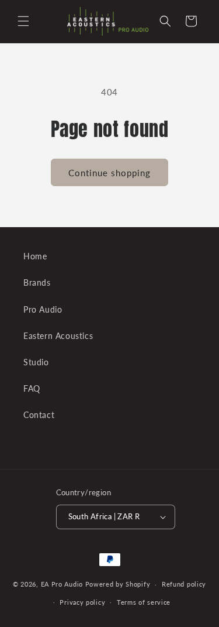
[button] (23, 21)
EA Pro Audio (63, 584)
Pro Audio (42, 309)
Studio (36, 362)
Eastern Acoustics (58, 336)
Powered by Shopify (118, 584)
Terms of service (144, 602)
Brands (37, 282)
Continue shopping (109, 172)
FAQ (31, 388)
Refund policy (184, 584)
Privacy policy (82, 602)
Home (35, 256)
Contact (38, 415)
